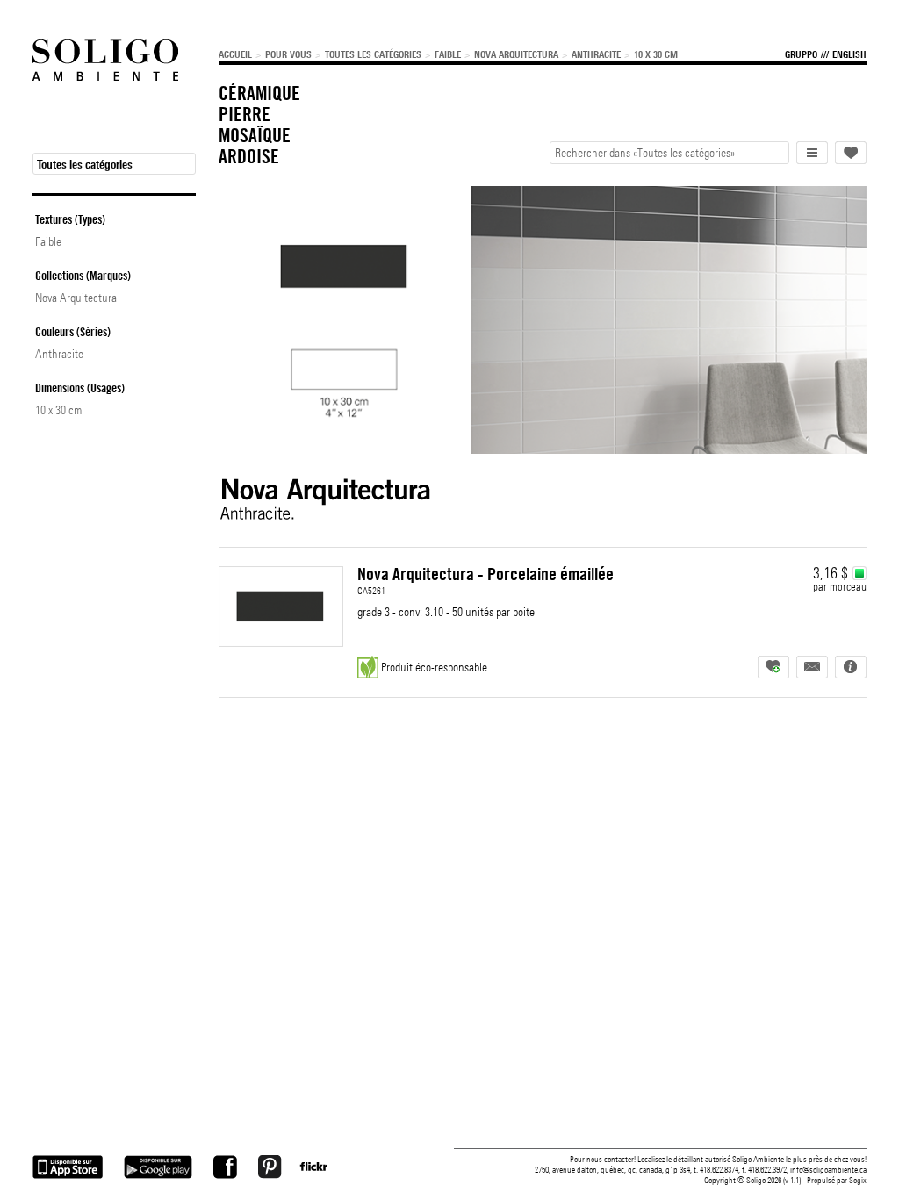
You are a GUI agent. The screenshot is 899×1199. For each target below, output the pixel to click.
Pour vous (288, 54)
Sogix (858, 1180)
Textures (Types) (70, 219)
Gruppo (801, 54)
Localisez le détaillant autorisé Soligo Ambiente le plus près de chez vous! (752, 1159)
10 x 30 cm (656, 54)
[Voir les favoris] (851, 152)
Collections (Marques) (83, 276)
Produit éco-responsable (434, 667)
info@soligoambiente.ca (828, 1169)
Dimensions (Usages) (80, 388)
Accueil (235, 54)
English (849, 54)
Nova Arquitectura (516, 54)
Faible (448, 54)
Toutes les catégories (373, 54)
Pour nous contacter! (603, 1159)
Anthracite (596, 54)
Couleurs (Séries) (73, 332)
